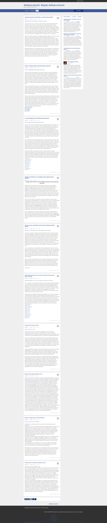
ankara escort (27, 267)
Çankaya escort (27, 315)
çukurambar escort (28, 159)
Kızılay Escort (53, 516)
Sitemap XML (70, 511)
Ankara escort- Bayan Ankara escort (44, 5)
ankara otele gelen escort (63, 521)
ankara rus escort (71, 521)
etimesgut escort (28, 168)
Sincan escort (27, 316)
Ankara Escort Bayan (64, 511)
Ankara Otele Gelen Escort (53, 519)
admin (27, 19)
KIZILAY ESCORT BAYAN (49, 511)
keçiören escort (47, 521)
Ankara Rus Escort (53, 520)
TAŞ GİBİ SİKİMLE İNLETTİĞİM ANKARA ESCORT (37, 118)
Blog (37, 10)
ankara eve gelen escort (55, 521)
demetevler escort (28, 160)
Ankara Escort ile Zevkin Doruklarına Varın (35, 462)
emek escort (27, 164)
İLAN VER (78, 10)
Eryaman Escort (28, 307)
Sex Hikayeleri (27, 109)
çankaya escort (31, 521)
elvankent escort (28, 163)
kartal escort (50, 450)
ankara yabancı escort (36, 522)
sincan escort (35, 490)
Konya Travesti (27, 108)
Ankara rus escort (28, 314)
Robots (81, 511)
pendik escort (27, 426)
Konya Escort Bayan (28, 107)
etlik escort (27, 169)
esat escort (27, 167)
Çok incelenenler (67, 16)
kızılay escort (26, 521)
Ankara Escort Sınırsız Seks (31, 325)
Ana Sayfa (27, 10)
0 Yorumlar (78, 21)
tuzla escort (30, 437)
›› (35, 499)
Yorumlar (74, 16)
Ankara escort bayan (28, 306)
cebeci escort (27, 158)
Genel (31, 19)
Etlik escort (27, 317)
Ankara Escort (53, 504)
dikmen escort (27, 162)
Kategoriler (32, 10)
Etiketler (79, 16)
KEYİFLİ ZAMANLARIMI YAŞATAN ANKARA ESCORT (38, 66)
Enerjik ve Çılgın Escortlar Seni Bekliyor (35, 417)
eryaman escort (27, 165)
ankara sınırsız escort (78, 521)
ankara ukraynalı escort (28, 522)
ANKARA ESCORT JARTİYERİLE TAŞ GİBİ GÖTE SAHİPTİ (39, 17)
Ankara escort (27, 305)
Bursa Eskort (27, 110)
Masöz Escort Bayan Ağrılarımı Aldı (33, 374)
